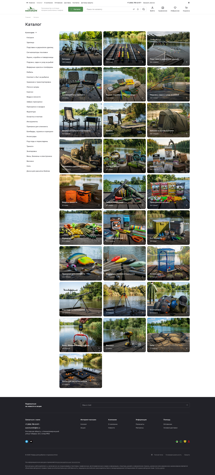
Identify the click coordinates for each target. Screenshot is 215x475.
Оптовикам (167, 424)
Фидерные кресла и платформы (40, 67)
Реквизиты (140, 424)
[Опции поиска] (133, 9)
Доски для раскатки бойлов (38, 171)
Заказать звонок (149, 3)
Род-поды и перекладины (37, 141)
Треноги (30, 146)
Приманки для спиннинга (37, 126)
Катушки (30, 37)
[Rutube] (31, 441)
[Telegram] (26, 441)
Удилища (30, 42)
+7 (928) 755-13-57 (134, 3)
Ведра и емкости (34, 97)
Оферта (187, 455)
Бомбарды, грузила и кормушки (40, 131)
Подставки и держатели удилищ (40, 47)
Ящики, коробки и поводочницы (40, 57)
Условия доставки (170, 428)
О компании (112, 424)
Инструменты (32, 121)
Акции (83, 428)
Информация (141, 420)
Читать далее (160, 468)
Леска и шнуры (33, 87)
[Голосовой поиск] (138, 9)
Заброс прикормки (34, 102)
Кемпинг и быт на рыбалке (38, 77)
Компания (112, 420)
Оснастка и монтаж (34, 117)
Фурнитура (31, 112)
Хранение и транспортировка (39, 82)
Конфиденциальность (174, 455)
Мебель (30, 72)
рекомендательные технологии (68, 462)
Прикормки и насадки (36, 107)
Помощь (166, 420)
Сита (28, 166)
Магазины (140, 428)
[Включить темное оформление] (189, 3)
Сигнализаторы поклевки (37, 52)
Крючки (30, 92)
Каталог (84, 424)
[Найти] (143, 9)
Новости (111, 428)
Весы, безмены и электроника (39, 156)
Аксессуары (32, 136)
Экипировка (32, 151)
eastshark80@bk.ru (32, 428)
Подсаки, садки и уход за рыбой (40, 62)
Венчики (30, 161)
